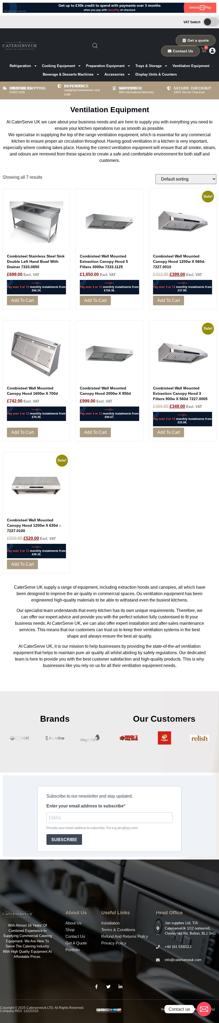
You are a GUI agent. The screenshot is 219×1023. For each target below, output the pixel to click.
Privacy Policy (113, 943)
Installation (110, 923)
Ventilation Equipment (191, 66)
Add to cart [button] (22, 300)
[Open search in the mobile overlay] (95, 45)
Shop (70, 929)
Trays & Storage (148, 66)
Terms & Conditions (118, 929)
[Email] (204, 1009)
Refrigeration (20, 66)
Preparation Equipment (105, 66)
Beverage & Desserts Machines (68, 74)
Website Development (177, 1009)
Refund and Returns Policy (124, 936)
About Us (73, 923)
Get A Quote (76, 943)
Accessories (114, 74)
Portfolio (72, 949)
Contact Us (75, 936)
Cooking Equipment (58, 66)
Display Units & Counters (156, 74)
